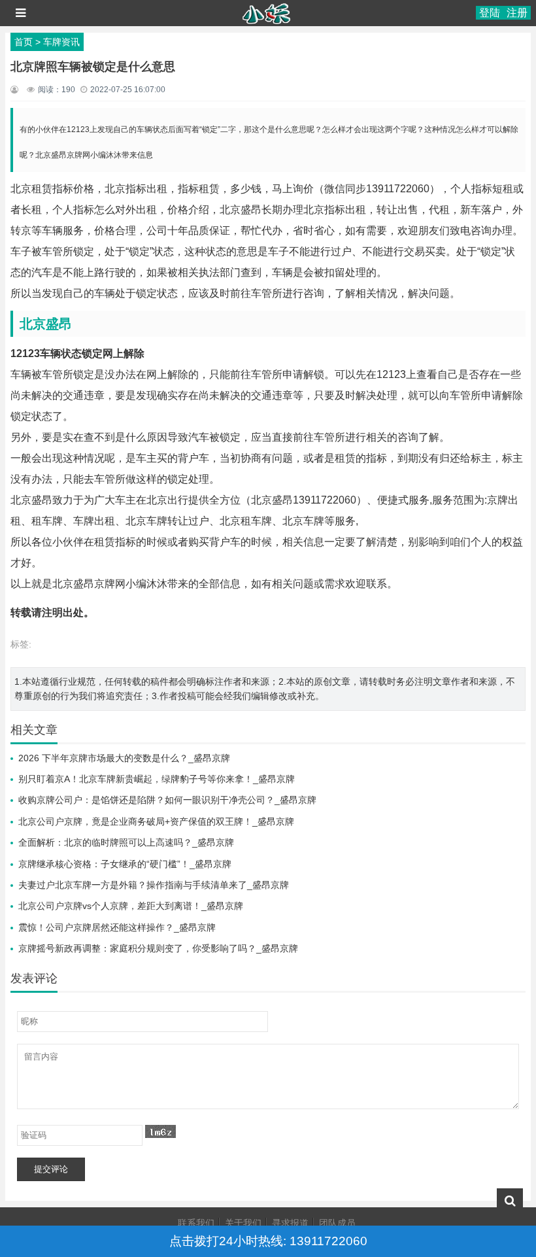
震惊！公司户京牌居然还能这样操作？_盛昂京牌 (117, 927)
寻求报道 (290, 1223)
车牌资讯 (61, 42)
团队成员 (337, 1223)
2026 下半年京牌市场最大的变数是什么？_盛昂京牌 (124, 758)
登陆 (489, 12)
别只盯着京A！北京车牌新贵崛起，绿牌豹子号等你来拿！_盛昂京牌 (156, 779)
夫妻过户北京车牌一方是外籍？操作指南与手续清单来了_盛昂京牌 (153, 885)
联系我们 (196, 1223)
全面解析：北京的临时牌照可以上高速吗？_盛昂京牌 (126, 842)
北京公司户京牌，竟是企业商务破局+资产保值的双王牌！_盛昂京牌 (156, 821)
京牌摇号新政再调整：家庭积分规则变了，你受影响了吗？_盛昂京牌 (158, 948)
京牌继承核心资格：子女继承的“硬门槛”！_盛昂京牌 (124, 864)
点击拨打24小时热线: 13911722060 (268, 1241)
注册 (517, 12)
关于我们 (243, 1223)
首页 (23, 42)
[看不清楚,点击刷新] (160, 1131)
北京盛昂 (46, 324)
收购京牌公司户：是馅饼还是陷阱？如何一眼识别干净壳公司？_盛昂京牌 (167, 800)
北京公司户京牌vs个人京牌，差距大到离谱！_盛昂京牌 (130, 906)
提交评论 (51, 1169)
